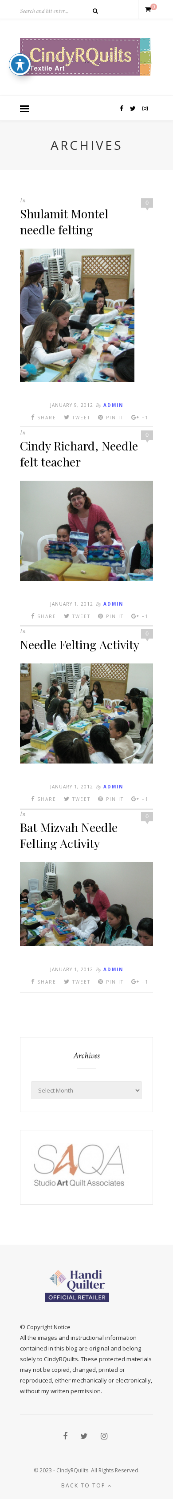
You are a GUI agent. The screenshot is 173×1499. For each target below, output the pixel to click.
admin (113, 405)
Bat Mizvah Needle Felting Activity (69, 835)
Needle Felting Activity (79, 644)
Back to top (84, 1485)
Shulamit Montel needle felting (64, 221)
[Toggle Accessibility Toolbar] (20, 64)
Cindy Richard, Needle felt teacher (79, 454)
